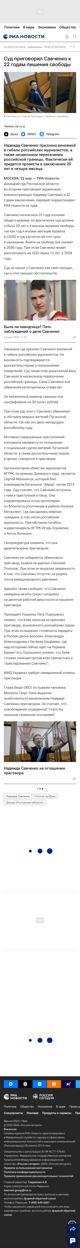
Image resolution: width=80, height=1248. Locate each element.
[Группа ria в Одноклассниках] (54, 1084)
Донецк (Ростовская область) (24, 802)
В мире (60, 1106)
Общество (27, 1106)
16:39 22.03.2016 (14, 47)
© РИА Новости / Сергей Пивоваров (23, 116)
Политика (10, 1106)
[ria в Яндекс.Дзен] (25, 1084)
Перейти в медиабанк (56, 116)
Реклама (32, 1113)
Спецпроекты (13, 1113)
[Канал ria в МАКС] (11, 1084)
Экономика (45, 1106)
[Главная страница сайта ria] (23, 36)
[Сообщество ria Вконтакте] (40, 1084)
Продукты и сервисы (56, 1113)
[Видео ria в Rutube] (68, 1084)
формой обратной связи (40, 1198)
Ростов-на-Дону (45, 796)
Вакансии (10, 1129)
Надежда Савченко (18, 796)
